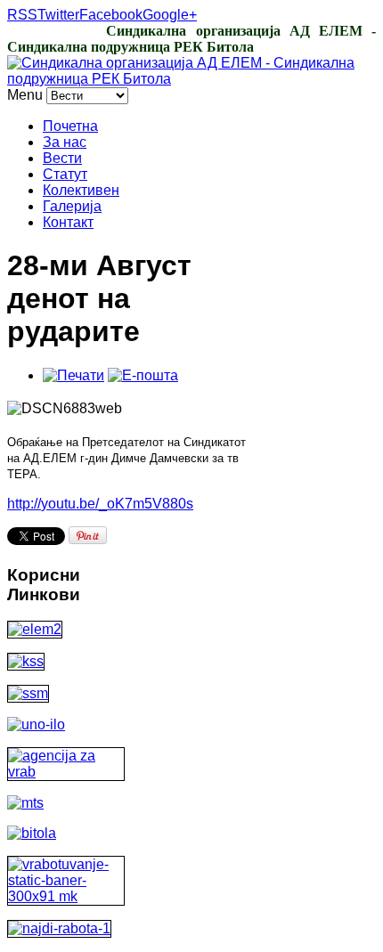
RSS (22, 14)
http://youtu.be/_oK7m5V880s (100, 503)
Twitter (58, 14)
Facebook (111, 14)
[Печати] (73, 375)
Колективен (81, 190)
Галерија (72, 206)
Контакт (68, 222)
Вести (62, 158)
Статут (65, 174)
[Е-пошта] (143, 375)
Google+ (170, 14)
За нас (64, 142)
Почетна (70, 126)
